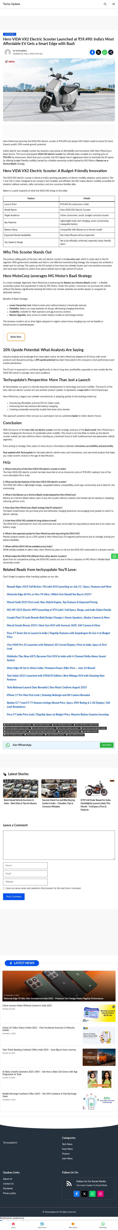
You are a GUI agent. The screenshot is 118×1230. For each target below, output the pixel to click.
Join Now (106, 745)
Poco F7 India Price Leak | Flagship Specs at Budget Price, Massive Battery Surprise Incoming (58, 714)
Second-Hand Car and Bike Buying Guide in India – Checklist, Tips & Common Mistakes (58, 803)
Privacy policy (9, 1193)
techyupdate (21, 51)
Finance (65, 1154)
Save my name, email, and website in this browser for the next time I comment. (43, 888)
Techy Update (11, 4)
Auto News (67, 1149)
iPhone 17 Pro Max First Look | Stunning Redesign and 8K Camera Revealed (48, 695)
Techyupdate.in (51, 1212)
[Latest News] (42, 1225)
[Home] (13, 1225)
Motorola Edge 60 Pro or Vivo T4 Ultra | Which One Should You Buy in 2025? (49, 594)
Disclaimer (8, 1189)
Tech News (67, 1144)
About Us (7, 1179)
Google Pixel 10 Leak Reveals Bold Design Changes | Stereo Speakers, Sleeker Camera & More (58, 617)
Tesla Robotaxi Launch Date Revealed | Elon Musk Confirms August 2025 (47, 687)
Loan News (67, 1159)
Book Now (16, 337)
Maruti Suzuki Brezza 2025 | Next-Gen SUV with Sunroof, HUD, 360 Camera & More (53, 625)
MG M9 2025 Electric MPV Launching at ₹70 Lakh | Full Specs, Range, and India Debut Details (59, 610)
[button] (105, 4)
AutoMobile (10, 34)
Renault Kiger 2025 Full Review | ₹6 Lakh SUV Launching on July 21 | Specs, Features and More (59, 586)
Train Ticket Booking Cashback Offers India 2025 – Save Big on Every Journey (39, 1050)
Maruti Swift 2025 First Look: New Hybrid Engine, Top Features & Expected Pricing (52, 602)
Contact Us (8, 1184)
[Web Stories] (73, 1225)
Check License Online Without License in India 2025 (27, 1006)
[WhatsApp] (103, 1225)
